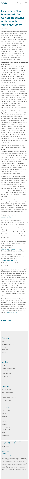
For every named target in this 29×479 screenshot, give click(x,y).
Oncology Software (6, 347)
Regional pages (5, 435)
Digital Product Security (7, 430)
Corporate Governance (7, 419)
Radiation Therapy (6, 341)
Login (21, 3)
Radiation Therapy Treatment (9, 397)
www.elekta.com (12, 312)
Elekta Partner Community (8, 379)
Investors (4, 421)
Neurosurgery (5, 352)
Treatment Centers (6, 400)
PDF (2, 323)
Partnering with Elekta (7, 410)
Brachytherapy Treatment (8, 392)
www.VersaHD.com (7, 217)
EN (12, 3)
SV (15, 3)
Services (5, 362)
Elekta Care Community (7, 376)
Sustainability (5, 416)
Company (6, 407)
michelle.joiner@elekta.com (9, 260)
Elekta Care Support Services (8, 368)
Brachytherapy (5, 349)
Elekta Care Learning (6, 373)
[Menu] (26, 3)
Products (5, 338)
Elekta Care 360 (5, 371)
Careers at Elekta (6, 427)
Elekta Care (4, 365)
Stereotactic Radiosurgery (8, 344)
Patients (5, 386)
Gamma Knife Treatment (8, 395)
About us (4, 413)
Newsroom (4, 424)
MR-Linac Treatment (6, 389)
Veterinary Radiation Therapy (8, 355)
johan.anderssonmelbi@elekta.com (11, 249)
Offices (3, 432)
